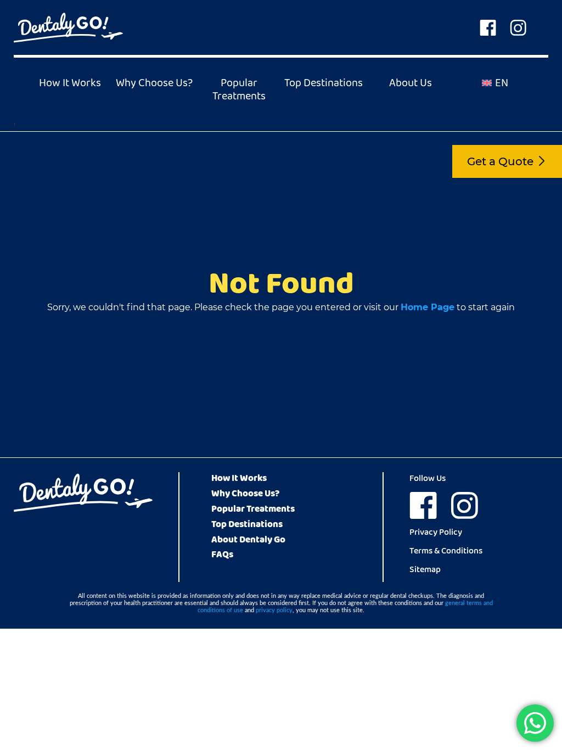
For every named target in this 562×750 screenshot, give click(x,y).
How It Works (70, 83)
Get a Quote (500, 161)
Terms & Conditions (445, 551)
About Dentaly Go (248, 540)
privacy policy (274, 610)
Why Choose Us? (154, 83)
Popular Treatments (239, 90)
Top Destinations (323, 83)
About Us (410, 83)
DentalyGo (68, 27)
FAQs (222, 555)
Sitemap (425, 570)
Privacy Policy (435, 533)
